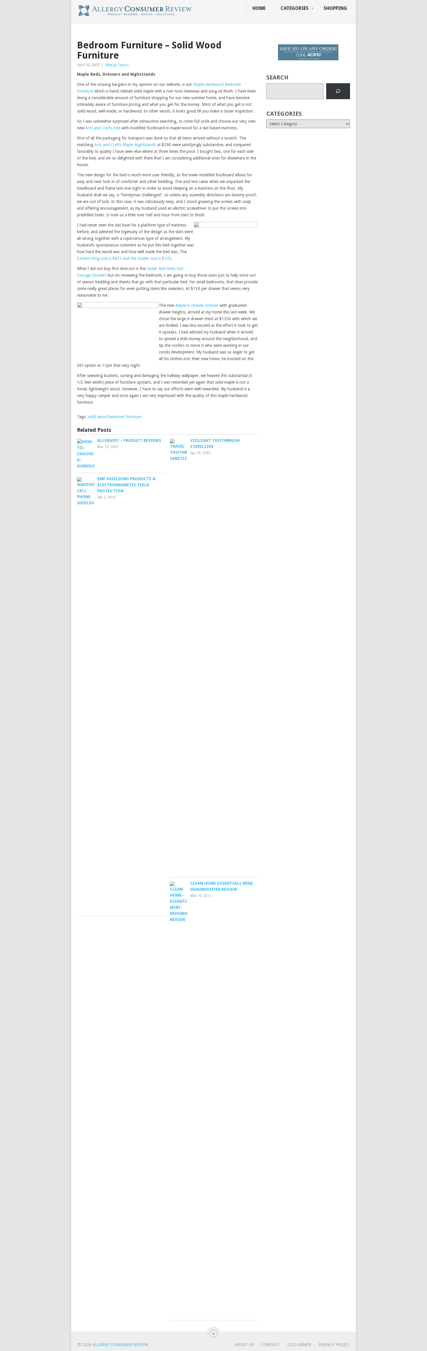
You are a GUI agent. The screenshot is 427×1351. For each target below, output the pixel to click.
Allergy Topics (117, 65)
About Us (244, 1344)
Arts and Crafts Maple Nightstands (125, 144)
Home (258, 8)
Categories (294, 8)
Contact (270, 1344)
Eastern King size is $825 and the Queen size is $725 (124, 258)
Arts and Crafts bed (102, 128)
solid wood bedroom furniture (114, 416)
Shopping (335, 8)
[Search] (338, 91)
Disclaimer (299, 1344)
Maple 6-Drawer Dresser (196, 305)
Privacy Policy (333, 1344)
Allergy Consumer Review (120, 1344)
